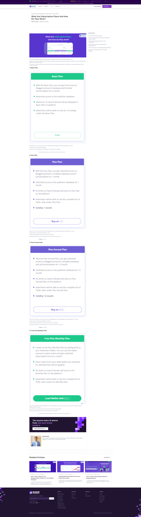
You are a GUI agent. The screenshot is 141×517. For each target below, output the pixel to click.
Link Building (60, 497)
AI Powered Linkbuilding (62, 507)
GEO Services (60, 501)
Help (32, 13)
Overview (40, 6)
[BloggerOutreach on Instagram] (35, 502)
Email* (39, 498)
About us (101, 494)
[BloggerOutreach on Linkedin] (33, 502)
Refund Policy (101, 499)
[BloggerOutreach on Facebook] (29, 502)
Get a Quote (74, 497)
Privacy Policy (102, 497)
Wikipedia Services (61, 503)
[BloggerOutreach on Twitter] (31, 502)
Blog (86, 494)
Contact (106, 1)
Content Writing (60, 499)
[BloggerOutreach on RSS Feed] (38, 502)
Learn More (91, 3)
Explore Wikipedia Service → (40, 428)
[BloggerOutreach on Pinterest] (37, 502)
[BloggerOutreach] (34, 492)
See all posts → (107, 457)
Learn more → (54, 1)
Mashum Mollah (34, 21)
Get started (74, 494)
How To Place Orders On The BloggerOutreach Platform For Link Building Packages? (42, 478)
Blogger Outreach (61, 494)
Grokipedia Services (61, 505)
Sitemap (100, 501)
